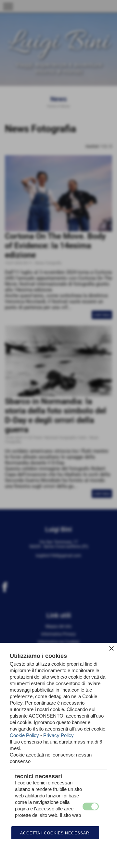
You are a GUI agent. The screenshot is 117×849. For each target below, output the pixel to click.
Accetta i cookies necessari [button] (55, 833)
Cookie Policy (24, 735)
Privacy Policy (58, 735)
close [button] (111, 648)
